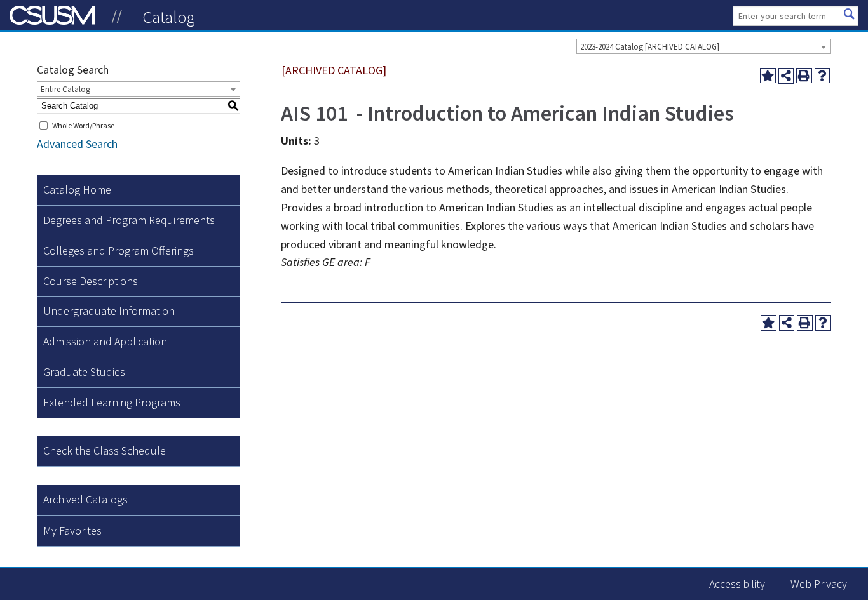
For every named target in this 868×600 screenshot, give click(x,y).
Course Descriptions (90, 281)
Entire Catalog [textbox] (65, 89)
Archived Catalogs (85, 499)
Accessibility (737, 584)
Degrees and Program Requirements (129, 220)
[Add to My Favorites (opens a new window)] (768, 76)
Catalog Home (77, 189)
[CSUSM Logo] (117, 16)
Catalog (168, 16)
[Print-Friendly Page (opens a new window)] (804, 76)
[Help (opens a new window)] (823, 76)
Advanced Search (77, 144)
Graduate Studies (84, 371)
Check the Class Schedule (104, 450)
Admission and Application (105, 341)
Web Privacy (818, 584)
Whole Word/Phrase (83, 125)
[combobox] (703, 46)
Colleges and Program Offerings (118, 250)
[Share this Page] (786, 76)
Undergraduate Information (109, 310)
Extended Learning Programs (111, 402)
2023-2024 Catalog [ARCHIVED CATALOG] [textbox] (649, 46)
